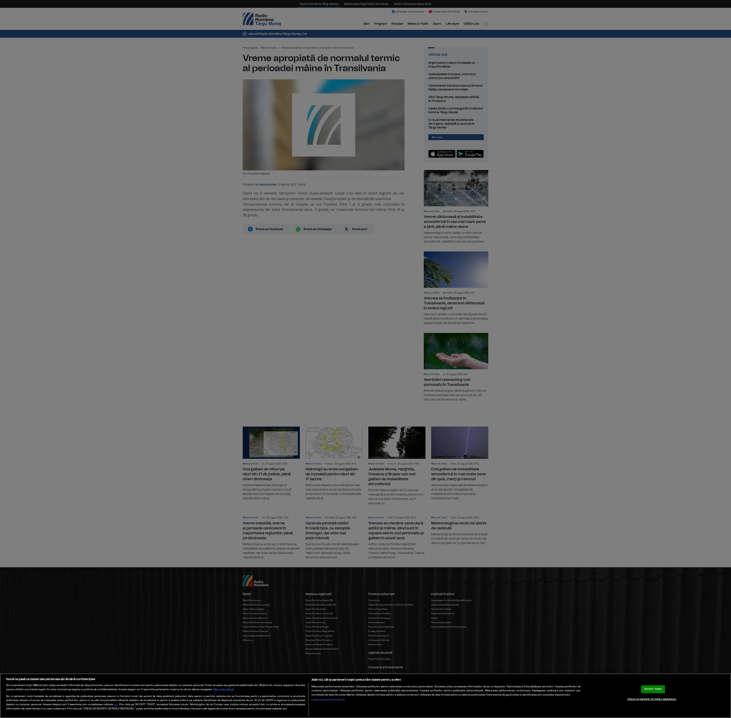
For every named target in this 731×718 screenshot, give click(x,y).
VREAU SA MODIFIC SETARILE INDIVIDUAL (651, 699)
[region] (365, 695)
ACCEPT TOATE (653, 689)
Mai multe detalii (223, 689)
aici (116, 704)
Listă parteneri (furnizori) (327, 699)
